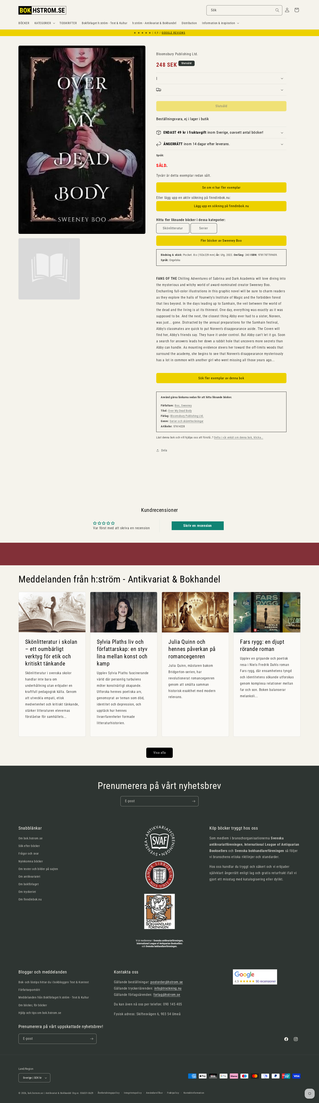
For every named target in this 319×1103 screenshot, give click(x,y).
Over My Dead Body (180, 410)
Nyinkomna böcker (30, 861)
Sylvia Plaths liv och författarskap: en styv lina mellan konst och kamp (122, 652)
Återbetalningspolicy (109, 1092)
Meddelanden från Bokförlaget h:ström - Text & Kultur (53, 997)
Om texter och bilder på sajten (38, 869)
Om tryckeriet (27, 891)
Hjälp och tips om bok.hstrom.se (39, 1013)
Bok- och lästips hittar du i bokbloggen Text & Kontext (53, 982)
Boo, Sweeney (183, 405)
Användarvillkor (154, 1092)
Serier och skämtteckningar (187, 421)
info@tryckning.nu (168, 988)
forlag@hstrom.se (166, 995)
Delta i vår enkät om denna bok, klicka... (238, 437)
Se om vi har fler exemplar (221, 188)
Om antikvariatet (29, 876)
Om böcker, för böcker (32, 1005)
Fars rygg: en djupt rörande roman (262, 645)
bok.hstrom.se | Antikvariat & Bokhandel (49, 1093)
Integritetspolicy (133, 1092)
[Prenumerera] (193, 801)
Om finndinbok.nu (30, 899)
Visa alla (159, 753)
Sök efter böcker (29, 846)
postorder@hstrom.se (166, 982)
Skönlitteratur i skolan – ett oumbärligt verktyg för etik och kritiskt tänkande (51, 652)
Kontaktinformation (194, 1092)
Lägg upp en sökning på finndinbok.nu (221, 206)
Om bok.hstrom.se (30, 838)
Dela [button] (164, 450)
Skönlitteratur (173, 228)
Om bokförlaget (28, 884)
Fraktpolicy (173, 1092)
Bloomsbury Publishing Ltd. (187, 416)
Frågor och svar (28, 853)
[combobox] (244, 10)
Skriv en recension (197, 526)
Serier (203, 228)
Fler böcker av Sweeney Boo (221, 241)
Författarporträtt (29, 990)
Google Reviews (173, 32)
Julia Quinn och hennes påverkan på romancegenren (191, 648)
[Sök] (277, 10)
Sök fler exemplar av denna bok (221, 378)
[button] (44, 23)
